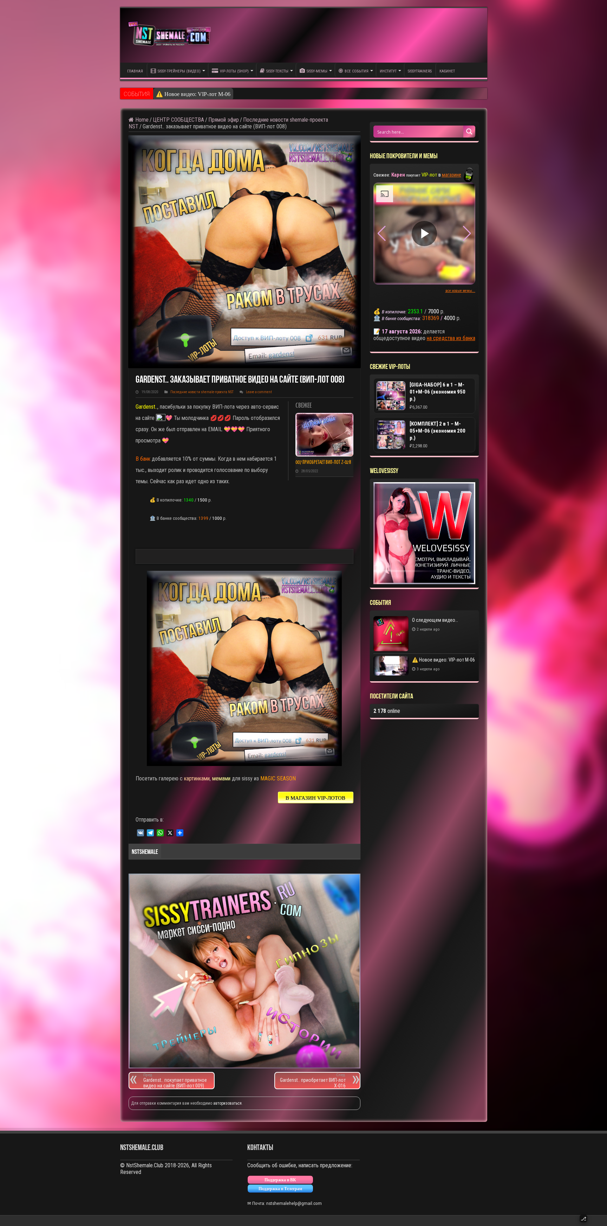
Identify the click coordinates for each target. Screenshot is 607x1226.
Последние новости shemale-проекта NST (202, 392)
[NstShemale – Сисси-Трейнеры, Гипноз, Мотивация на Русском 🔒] (171, 35)
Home (141, 119)
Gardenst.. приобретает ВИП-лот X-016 (313, 1080)
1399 (203, 518)
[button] (467, 233)
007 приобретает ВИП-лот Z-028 (323, 462)
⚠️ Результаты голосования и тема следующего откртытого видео (235, 94)
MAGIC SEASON (278, 778)
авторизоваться (227, 1103)
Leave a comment (259, 392)
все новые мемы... (460, 290)
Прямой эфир (223, 119)
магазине (451, 175)
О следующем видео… (435, 620)
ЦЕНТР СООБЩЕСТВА (178, 119)
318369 (430, 318)
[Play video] (424, 233)
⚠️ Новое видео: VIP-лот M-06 (443, 660)
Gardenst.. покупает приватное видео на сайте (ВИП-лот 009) (175, 1080)
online (386, 711)
